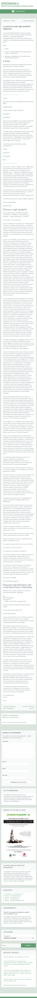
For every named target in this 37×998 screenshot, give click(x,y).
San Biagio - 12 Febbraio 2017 (14, 894)
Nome (4, 761)
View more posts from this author (14, 722)
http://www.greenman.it (10, 717)
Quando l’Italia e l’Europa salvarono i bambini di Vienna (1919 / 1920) (17, 980)
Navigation (20, 11)
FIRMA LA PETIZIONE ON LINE (13, 923)
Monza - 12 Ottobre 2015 (12, 897)
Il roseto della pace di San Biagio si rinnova (16, 957)
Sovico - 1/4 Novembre (12, 899)
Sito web (4, 775)
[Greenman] (18, 6)
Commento (5, 741)
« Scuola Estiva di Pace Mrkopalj (9, 707)
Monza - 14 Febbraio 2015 (13, 895)
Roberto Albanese (28, 21)
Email (4, 768)
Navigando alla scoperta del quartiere (15, 985)
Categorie (7, 936)
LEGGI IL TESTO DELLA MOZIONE (14, 881)
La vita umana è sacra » (28, 707)
